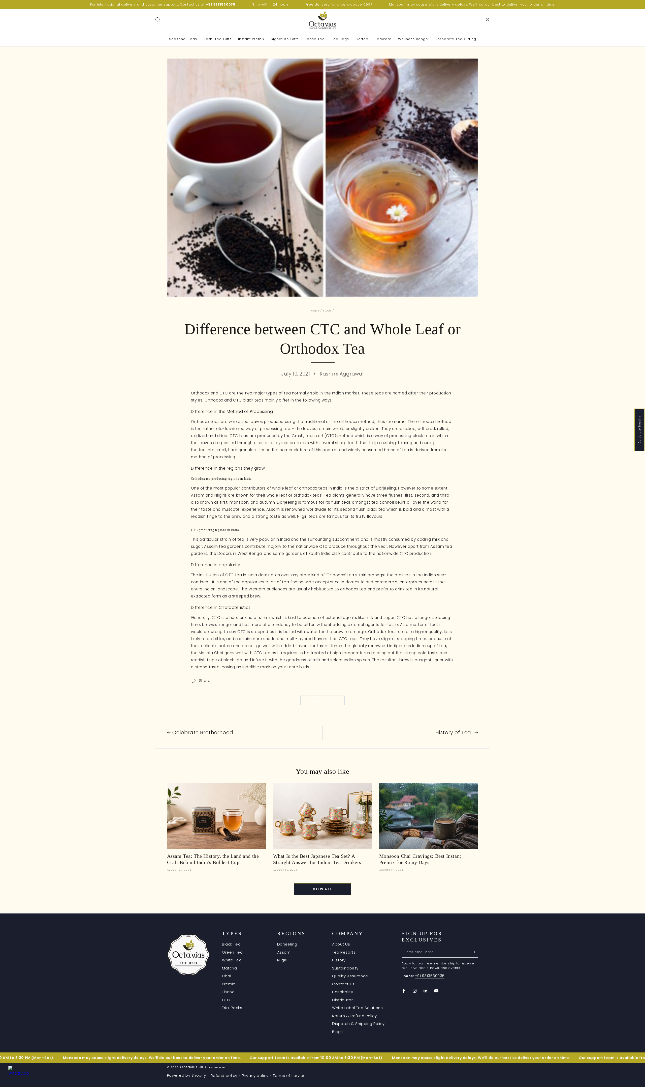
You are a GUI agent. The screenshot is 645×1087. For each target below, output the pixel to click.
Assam (284, 952)
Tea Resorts (344, 952)
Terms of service (289, 1075)
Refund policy (224, 1075)
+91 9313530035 (430, 975)
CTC (226, 1000)
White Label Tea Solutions (357, 1007)
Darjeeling (287, 944)
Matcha (229, 968)
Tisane (228, 991)
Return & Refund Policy (354, 1015)
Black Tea (231, 944)
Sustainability (345, 968)
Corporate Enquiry (639, 430)
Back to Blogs (325, 701)
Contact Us (343, 984)
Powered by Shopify (186, 1075)
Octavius (189, 1067)
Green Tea (232, 952)
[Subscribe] (475, 952)
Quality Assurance (350, 976)
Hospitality (342, 991)
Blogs (327, 310)
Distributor (342, 1000)
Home (315, 310)
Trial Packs (232, 1007)
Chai (226, 976)
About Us (341, 944)
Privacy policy (255, 1075)
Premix (228, 984)
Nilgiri (282, 960)
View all (322, 889)
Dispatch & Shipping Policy (358, 1023)
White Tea (232, 960)
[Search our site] (157, 20)
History (339, 960)
